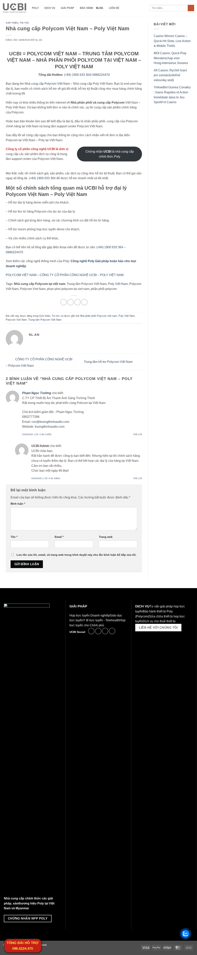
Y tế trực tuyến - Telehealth (101, 620)
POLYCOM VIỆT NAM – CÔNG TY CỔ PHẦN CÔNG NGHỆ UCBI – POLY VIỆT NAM (65, 275)
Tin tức (24, 23)
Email (59, 536)
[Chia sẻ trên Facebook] (63, 302)
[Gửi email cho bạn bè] (77, 302)
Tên (14, 536)
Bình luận (18, 503)
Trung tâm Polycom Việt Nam (44, 319)
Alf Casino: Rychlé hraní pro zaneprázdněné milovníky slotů (170, 75)
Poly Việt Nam (118, 283)
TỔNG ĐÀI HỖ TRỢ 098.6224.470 (23, 945)
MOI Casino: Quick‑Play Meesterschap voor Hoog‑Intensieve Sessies (171, 58)
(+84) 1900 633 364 (77, 74)
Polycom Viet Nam (16, 319)
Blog (99, 8)
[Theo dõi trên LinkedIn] (105, 631)
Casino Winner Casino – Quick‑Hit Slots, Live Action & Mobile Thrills (172, 40)
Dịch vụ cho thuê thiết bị (159, 621)
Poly (35, 8)
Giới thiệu (12, 23)
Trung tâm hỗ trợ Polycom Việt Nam (108, 361)
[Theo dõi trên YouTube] (112, 631)
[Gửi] (191, 8)
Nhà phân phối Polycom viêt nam (98, 315)
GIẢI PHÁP (67, 8)
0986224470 (101, 74)
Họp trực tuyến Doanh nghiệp (89, 615)
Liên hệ (114, 8)
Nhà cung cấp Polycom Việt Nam (47, 83)
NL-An (38, 40)
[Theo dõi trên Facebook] (91, 631)
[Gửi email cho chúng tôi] (98, 631)
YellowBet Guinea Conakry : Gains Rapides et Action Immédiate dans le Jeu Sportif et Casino (172, 95)
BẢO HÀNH (86, 8)
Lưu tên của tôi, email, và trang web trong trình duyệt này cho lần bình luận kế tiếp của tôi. (76, 554)
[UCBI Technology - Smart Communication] (14, 8)
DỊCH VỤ (49, 8)
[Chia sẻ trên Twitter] (70, 302)
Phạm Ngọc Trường (36, 393)
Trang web (106, 536)
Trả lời (137, 434)
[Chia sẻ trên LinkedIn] (84, 302)
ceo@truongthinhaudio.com (50, 421)
